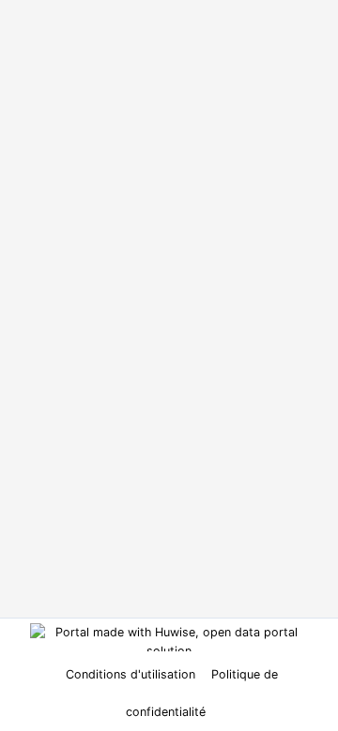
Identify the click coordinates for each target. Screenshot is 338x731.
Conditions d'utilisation (132, 674)
